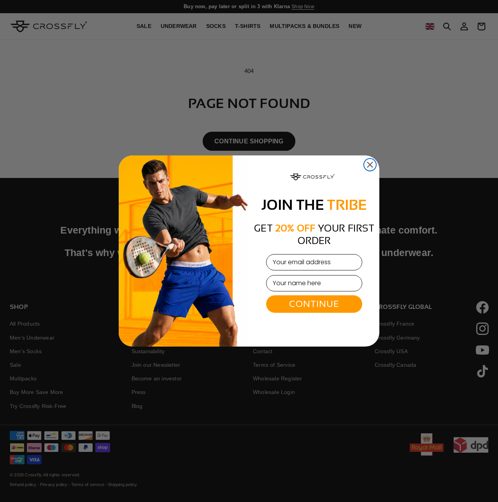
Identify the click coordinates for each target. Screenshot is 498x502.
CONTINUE (314, 304)
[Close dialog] (370, 165)
